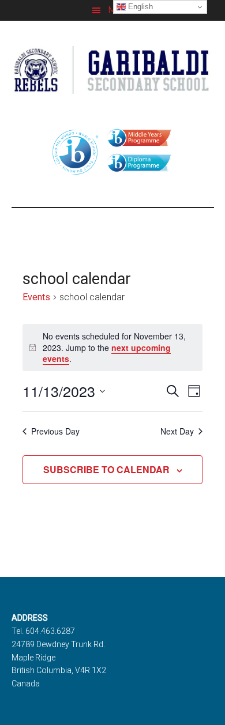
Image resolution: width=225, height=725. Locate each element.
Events (36, 297)
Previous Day (55, 431)
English (139, 6)
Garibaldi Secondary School (113, 70)
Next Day (177, 431)
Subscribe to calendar (106, 469)
